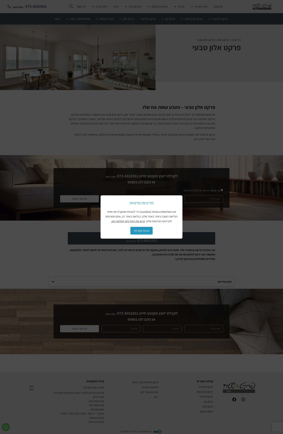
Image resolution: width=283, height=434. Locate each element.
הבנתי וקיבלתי (141, 231)
